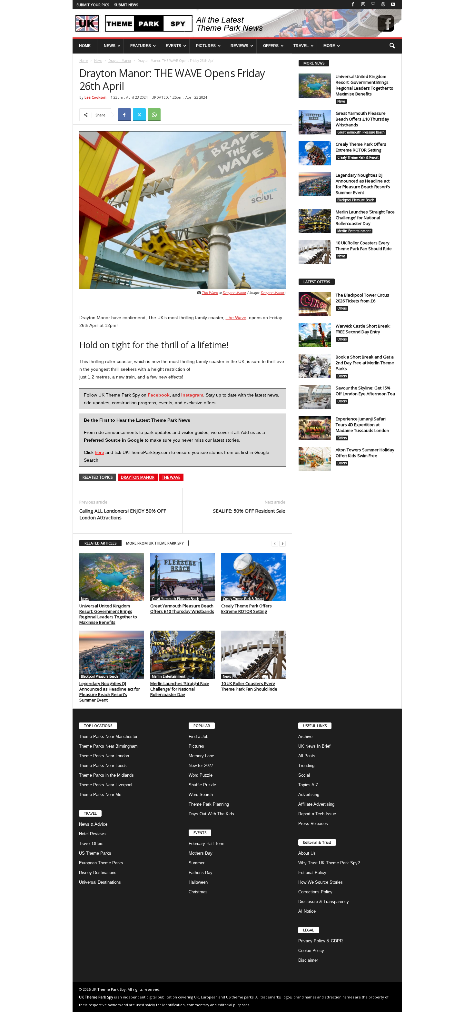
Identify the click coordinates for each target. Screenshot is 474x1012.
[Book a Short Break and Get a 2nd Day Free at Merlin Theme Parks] (315, 366)
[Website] (383, 4)
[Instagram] (363, 4)
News (98, 60)
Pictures (196, 746)
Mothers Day (200, 853)
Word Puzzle (200, 775)
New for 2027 (201, 765)
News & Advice (93, 824)
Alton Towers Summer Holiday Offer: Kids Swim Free (365, 452)
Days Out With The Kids (211, 813)
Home (83, 60)
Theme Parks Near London (104, 755)
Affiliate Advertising (316, 804)
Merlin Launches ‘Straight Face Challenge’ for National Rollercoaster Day (179, 689)
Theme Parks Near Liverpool (105, 784)
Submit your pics (92, 4)
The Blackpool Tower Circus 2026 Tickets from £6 (362, 298)
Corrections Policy (315, 891)
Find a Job (198, 736)
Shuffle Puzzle (202, 784)
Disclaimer (308, 960)
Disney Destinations (97, 872)
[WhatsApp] (154, 114)
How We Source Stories (320, 882)
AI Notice (307, 911)
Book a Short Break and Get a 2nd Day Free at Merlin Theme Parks (365, 362)
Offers (342, 308)
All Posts (306, 755)
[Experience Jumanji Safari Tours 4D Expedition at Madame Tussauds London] (315, 428)
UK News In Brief (314, 746)
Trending (306, 765)
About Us (307, 853)
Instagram (192, 395)
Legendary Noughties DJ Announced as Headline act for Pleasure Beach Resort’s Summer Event (109, 692)
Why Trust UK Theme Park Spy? (329, 862)
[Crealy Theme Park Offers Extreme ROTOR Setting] (253, 577)
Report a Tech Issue (317, 813)
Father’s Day (200, 872)
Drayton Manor (119, 60)
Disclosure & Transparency (323, 901)
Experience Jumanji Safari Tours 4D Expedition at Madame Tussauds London (362, 424)
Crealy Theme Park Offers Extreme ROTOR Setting (246, 608)
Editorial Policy (312, 872)
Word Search (201, 794)
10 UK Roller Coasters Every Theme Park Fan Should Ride (249, 686)
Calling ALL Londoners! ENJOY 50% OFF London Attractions (122, 514)
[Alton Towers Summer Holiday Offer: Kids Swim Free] (315, 459)
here (99, 452)
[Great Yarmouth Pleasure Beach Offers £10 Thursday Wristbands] (182, 577)
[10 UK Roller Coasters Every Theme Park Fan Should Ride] (253, 655)
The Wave (210, 293)
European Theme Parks (101, 862)
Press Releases (313, 823)
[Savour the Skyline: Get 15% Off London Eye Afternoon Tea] (315, 397)
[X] (139, 114)
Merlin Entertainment (168, 676)
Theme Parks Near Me (100, 794)
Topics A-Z (308, 784)
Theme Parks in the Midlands (106, 775)
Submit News (126, 4)
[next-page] (282, 543)
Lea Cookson (95, 97)
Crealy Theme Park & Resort (243, 598)
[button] (392, 46)
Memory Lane (201, 755)
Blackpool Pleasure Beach (99, 676)
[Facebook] (353, 4)
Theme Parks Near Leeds (103, 765)
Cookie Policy (311, 950)
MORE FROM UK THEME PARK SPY (155, 543)
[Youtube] (393, 4)
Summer (196, 862)
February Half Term (206, 843)
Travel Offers (91, 843)
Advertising (308, 794)
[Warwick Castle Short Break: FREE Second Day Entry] (315, 335)
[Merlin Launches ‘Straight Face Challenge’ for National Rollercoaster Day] (182, 655)
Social (304, 775)
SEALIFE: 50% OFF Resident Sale (249, 510)
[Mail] (373, 4)
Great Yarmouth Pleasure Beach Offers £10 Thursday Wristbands (182, 608)
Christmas (198, 891)
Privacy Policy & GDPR (320, 940)
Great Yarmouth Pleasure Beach (175, 598)
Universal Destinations (100, 882)
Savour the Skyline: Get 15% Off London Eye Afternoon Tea (365, 391)
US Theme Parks (95, 853)
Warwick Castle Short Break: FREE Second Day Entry (363, 329)
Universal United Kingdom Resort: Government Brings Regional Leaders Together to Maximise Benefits (108, 614)
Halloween (198, 882)
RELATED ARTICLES (100, 543)
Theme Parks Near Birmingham (108, 746)
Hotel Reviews (92, 833)
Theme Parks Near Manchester (108, 736)
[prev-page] (275, 543)
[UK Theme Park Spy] (237, 23)
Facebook (159, 395)
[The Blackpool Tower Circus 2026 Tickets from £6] (315, 304)
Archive (305, 736)
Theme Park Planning (209, 804)
